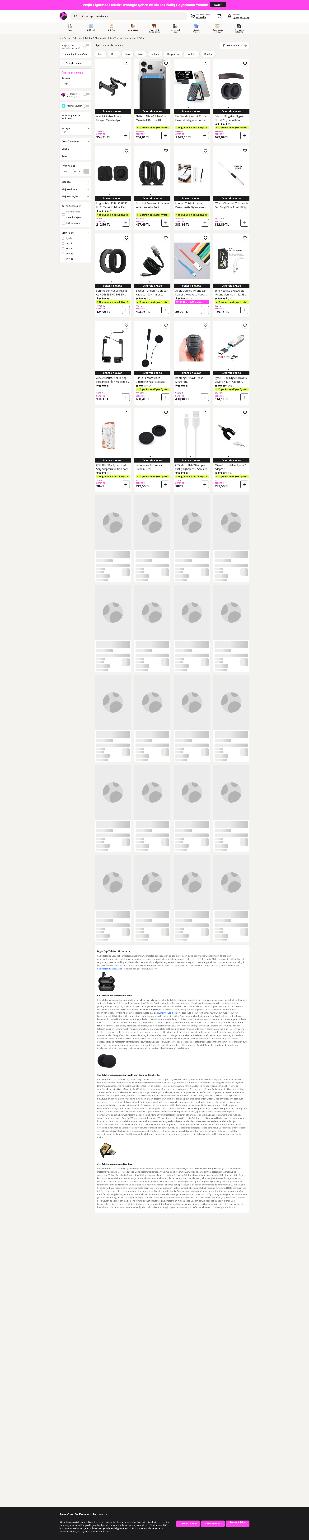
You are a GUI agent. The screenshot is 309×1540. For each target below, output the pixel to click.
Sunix (127, 54)
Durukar (208, 54)
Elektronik (77, 38)
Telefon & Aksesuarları (96, 38)
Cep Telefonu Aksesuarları (123, 38)
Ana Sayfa (65, 38)
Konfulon (191, 54)
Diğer (141, 38)
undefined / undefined (76, 54)
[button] (189, 107)
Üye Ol (236, 17)
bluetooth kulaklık (165, 1448)
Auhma (155, 54)
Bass (100, 54)
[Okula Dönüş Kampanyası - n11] (154, 5)
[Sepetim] (219, 16)
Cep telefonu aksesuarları (109, 1404)
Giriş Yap (244, 17)
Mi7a (140, 54)
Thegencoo (173, 54)
